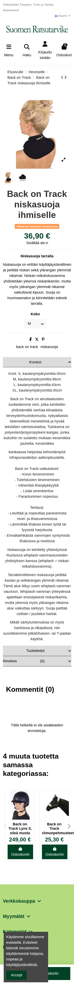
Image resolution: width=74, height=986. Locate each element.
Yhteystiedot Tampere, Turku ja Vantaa (28, 4)
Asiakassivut (11, 10)
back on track (27, 347)
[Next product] (65, 77)
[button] (4, 826)
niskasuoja (49, 347)
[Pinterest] (43, 339)
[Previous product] (62, 77)
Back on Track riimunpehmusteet (54, 828)
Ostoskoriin (20, 854)
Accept (16, 975)
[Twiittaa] (37, 339)
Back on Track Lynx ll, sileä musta (20, 828)
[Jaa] (30, 339)
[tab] (37, 362)
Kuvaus (35, 362)
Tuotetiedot (35, 651)
